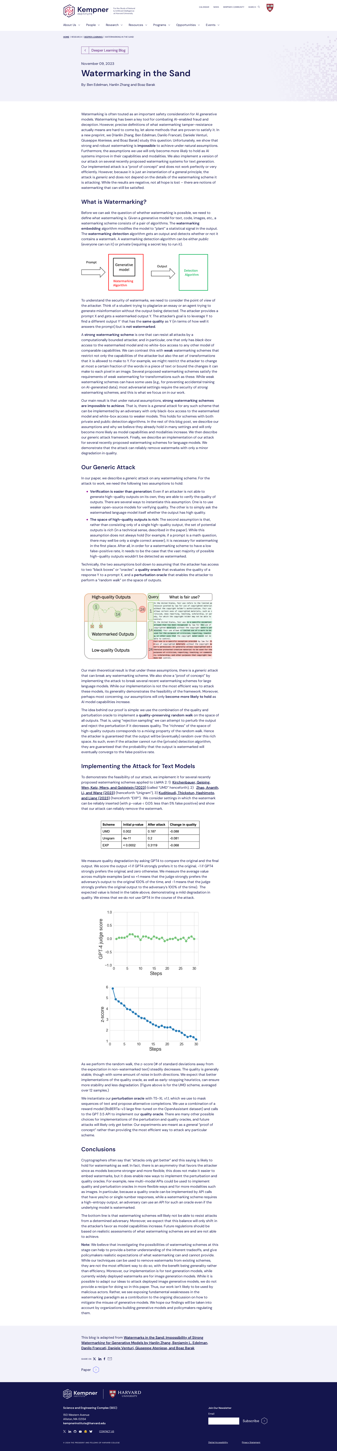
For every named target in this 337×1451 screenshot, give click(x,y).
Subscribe (251, 1421)
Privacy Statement (251, 1442)
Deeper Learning (93, 37)
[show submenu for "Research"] (121, 26)
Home (66, 37)
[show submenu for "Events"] (217, 26)
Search (252, 7)
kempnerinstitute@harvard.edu (84, 1423)
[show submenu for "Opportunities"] (198, 26)
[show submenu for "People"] (98, 26)
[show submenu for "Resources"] (145, 26)
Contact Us (106, 1431)
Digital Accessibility (218, 1442)
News (216, 7)
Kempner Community (233, 7)
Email (211, 1413)
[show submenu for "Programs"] (168, 26)
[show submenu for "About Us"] (78, 26)
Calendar (204, 7)
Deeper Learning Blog (108, 50)
